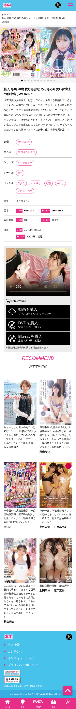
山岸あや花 (60, 527)
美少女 (21, 183)
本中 (20, 173)
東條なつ (45, 451)
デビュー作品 (25, 190)
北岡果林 (45, 590)
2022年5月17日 (26, 152)
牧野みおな (24, 142)
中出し (60, 183)
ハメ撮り (36, 183)
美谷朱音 (45, 527)
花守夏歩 (59, 590)
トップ (5, 14)
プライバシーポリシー (23, 665)
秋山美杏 (9, 621)
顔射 (48, 183)
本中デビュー (25, 162)
